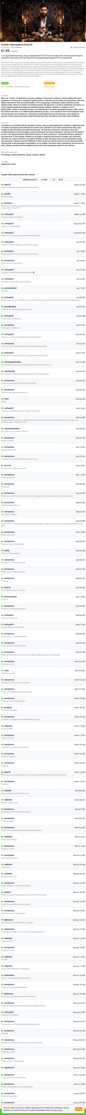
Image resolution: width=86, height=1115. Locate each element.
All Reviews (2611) (30, 180)
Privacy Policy (57, 1110)
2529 (45, 180)
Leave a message (79, 47)
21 (62, 180)
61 (54, 180)
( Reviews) (16, 47)
